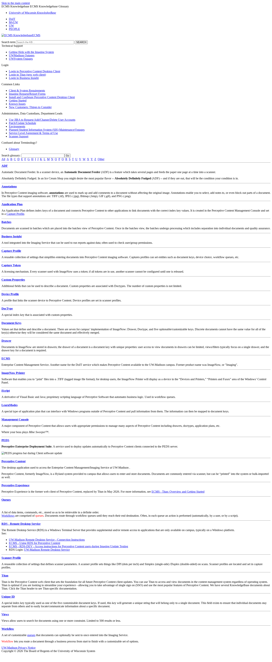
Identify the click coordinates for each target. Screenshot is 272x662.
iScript (5, 390)
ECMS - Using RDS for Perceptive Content (34, 543)
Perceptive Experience (15, 485)
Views (5, 614)
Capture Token (11, 265)
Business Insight (11, 236)
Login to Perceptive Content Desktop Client (34, 71)
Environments (17, 126)
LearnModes (9, 405)
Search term (8, 42)
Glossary (14, 149)
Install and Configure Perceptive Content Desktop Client (42, 97)
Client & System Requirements (27, 90)
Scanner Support (18, 136)
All (3, 159)
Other (101, 159)
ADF (4, 165)
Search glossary (10, 155)
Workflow (7, 628)
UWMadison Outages (21, 55)
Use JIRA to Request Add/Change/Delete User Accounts (42, 119)
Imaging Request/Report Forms (27, 93)
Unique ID (8, 596)
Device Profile (10, 294)
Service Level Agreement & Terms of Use (33, 133)
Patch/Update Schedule (22, 123)
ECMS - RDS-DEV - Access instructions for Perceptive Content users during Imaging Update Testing (68, 546)
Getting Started (17, 100)
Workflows (7, 515)
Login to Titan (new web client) (27, 74)
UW (11, 25)
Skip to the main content (15, 3)
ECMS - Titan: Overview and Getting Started (178, 491)
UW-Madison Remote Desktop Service (47, 549)
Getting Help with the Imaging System (31, 52)
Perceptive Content (13, 461)
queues (31, 635)
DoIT (12, 19)
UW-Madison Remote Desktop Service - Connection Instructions (47, 539)
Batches (6, 222)
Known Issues (17, 103)
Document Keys (11, 323)
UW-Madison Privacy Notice (18, 647)
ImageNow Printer (13, 372)
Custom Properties (13, 279)
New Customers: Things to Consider (30, 107)
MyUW (13, 22)
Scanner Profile (11, 557)
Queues (6, 499)
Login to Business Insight (24, 78)
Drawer (6, 340)
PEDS (5, 440)
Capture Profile (15, 213)
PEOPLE (14, 29)
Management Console (15, 419)
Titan (4, 575)
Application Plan (12, 204)
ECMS (5, 358)
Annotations (9, 186)
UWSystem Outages (21, 58)
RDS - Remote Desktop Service (21, 523)
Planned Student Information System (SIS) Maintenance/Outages (47, 129)
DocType (7, 308)
